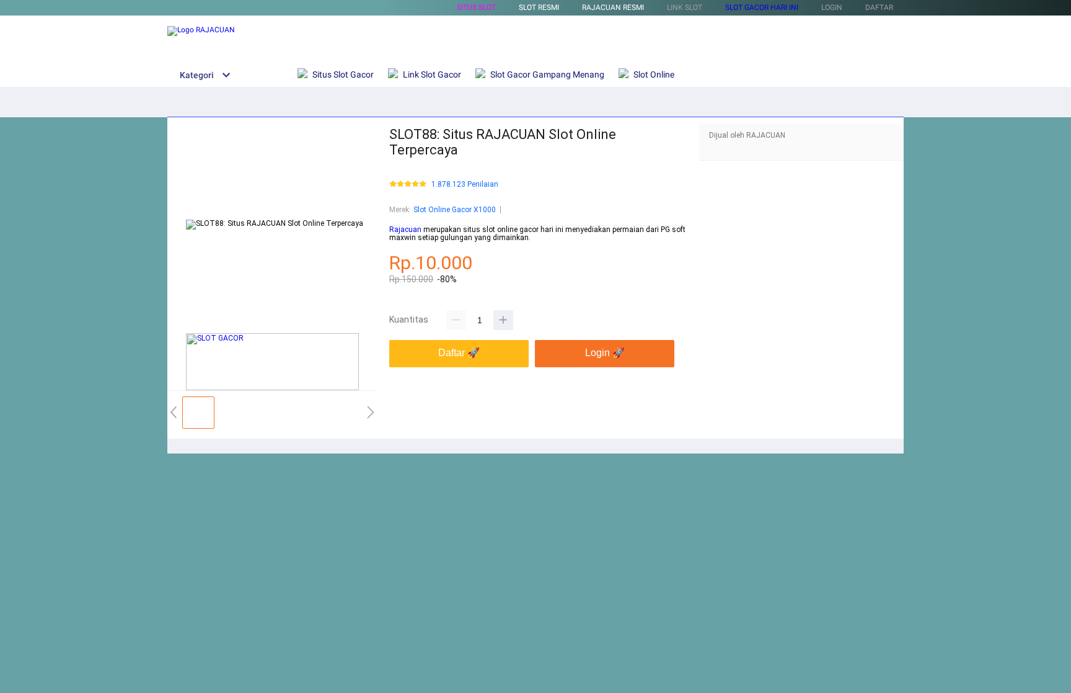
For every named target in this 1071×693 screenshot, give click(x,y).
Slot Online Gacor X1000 (454, 209)
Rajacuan (405, 229)
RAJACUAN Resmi (613, 7)
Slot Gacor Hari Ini (761, 7)
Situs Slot (476, 7)
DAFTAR (879, 7)
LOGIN (831, 7)
